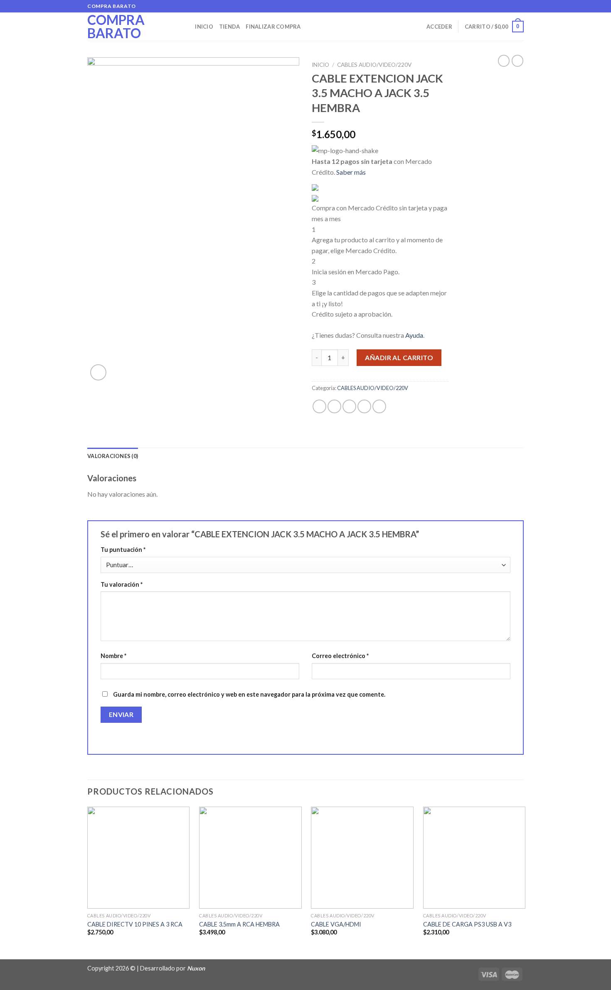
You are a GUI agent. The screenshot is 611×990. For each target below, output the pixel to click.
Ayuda (414, 335)
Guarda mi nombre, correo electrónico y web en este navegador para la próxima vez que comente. (249, 694)
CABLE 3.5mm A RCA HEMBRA (239, 924)
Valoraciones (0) (112, 456)
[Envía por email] (349, 406)
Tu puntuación (123, 549)
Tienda (229, 26)
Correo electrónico (340, 655)
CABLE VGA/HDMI (336, 924)
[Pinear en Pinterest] (364, 406)
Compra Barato (116, 26)
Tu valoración (122, 584)
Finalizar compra (273, 26)
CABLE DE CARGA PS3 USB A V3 (467, 924)
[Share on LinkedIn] (379, 406)
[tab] (112, 456)
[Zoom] (98, 372)
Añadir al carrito (399, 357)
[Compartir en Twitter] (334, 406)
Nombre (113, 655)
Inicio (204, 26)
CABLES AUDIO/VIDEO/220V (374, 64)
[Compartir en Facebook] (319, 406)
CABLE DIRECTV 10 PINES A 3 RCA (134, 924)
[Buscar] (186, 26)
